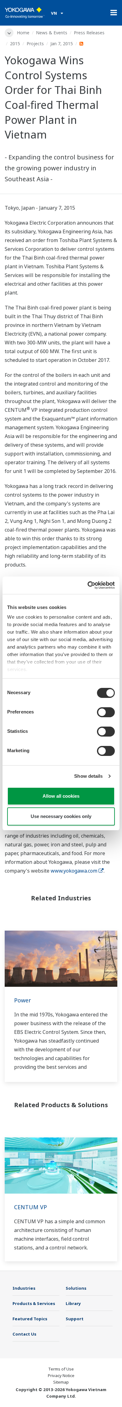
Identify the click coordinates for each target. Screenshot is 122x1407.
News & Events (51, 33)
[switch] (106, 712)
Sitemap (61, 1382)
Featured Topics (30, 1319)
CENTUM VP (30, 1207)
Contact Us (24, 1334)
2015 (15, 43)
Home (23, 33)
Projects (35, 43)
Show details (88, 776)
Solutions (76, 1288)
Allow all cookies (61, 796)
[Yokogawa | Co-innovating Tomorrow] (25, 12)
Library (73, 1303)
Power (22, 1000)
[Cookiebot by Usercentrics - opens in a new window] (88, 585)
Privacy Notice (61, 1375)
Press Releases (89, 33)
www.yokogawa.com (74, 870)
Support (75, 1319)
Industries (24, 1288)
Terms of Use (61, 1369)
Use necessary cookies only (61, 816)
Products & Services (34, 1303)
